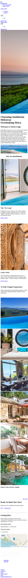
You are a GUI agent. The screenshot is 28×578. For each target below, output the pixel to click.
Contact (6, 12)
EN (2, 15)
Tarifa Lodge (4, 8)
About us (6, 11)
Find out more (4, 218)
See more (25, 499)
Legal (2, 572)
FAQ (2, 508)
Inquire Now (4, 21)
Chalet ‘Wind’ (5, 6)
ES (4, 18)
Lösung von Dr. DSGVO (24, 546)
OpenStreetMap (15, 546)
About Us (3, 571)
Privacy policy (4, 574)
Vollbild (3, 535)
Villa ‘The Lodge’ (6, 4)
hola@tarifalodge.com (6, 576)
